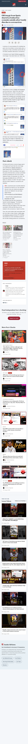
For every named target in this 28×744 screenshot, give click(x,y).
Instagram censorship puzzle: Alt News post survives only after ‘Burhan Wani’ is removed (14, 402)
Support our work (22, 1)
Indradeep (8, 406)
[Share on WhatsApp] (15, 42)
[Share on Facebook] (9, 42)
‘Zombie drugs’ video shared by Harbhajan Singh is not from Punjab (14, 586)
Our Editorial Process (7, 658)
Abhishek (12, 459)
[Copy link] (18, 42)
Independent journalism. (6, 1)
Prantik (7, 459)
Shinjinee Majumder (9, 433)
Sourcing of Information (8, 661)
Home (3, 10)
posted (21, 54)
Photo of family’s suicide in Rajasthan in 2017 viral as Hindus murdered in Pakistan (7, 252)
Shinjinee (13, 406)
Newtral (13, 202)
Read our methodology (9, 277)
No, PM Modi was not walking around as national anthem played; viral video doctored (13, 484)
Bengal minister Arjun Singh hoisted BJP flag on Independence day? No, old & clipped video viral (14, 564)
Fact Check (8, 10)
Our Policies (18, 658)
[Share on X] (12, 42)
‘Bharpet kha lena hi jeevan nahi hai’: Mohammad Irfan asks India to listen (13, 457)
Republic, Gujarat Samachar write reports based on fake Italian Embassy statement (14, 630)
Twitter (15, 89)
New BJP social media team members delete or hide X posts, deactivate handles (13, 430)
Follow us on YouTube (20, 500)
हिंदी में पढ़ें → (5, 302)
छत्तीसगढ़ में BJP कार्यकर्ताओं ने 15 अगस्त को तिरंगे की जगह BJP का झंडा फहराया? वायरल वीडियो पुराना (13, 519)
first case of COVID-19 (8, 178)
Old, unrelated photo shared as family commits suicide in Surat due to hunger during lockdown (7, 235)
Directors (5, 665)
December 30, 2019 (9, 198)
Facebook (22, 89)
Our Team (18, 661)
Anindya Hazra (8, 378)
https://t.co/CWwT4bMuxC (15, 194)
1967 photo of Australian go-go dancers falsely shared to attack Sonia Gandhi (13, 375)
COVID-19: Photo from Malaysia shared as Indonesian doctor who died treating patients (18, 235)
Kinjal (5, 25)
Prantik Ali (7, 352)
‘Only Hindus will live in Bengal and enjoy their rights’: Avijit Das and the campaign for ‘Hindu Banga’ (13, 348)
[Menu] (25, 4)
